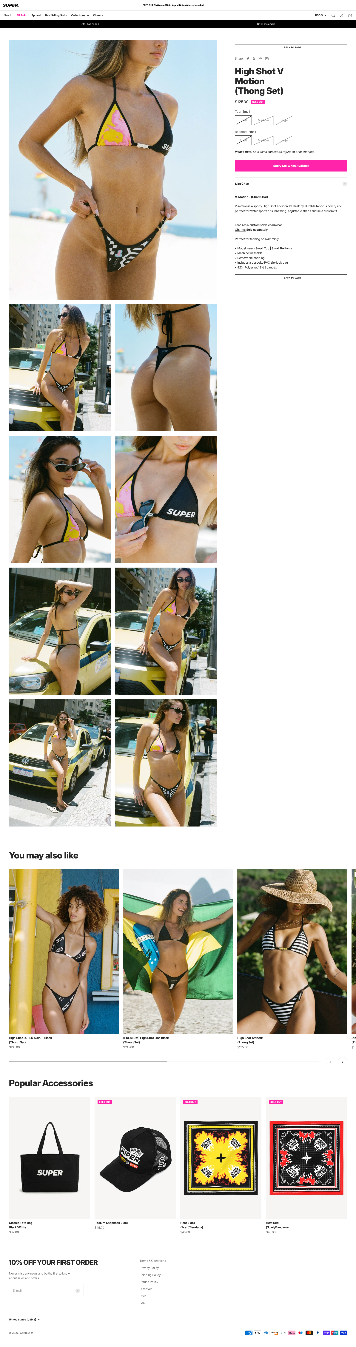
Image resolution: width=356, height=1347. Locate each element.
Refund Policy (149, 1282)
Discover (146, 1289)
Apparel (36, 15)
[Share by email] (267, 58)
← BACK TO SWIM (290, 47)
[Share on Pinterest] (260, 58)
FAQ (142, 1303)
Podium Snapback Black (111, 1223)
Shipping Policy (150, 1275)
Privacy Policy (149, 1268)
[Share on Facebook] (248, 58)
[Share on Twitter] (254, 58)
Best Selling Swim (56, 15)
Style (143, 1296)
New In (8, 15)
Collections (78, 15)
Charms (98, 15)
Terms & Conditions (153, 1261)
